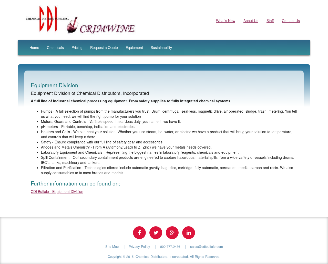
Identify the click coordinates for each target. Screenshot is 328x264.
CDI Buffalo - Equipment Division (57, 191)
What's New (225, 20)
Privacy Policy (139, 246)
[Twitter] (155, 232)
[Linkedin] (188, 232)
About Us (250, 20)
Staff (270, 20)
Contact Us (291, 20)
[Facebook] (139, 232)
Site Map (112, 246)
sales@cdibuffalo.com (206, 246)
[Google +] (172, 232)
